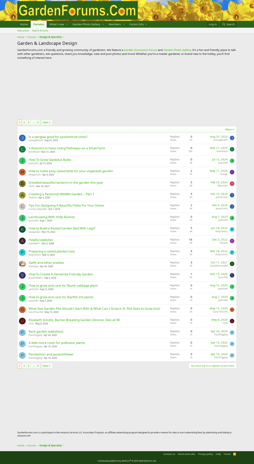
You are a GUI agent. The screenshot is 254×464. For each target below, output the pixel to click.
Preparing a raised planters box (52, 251)
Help (218, 454)
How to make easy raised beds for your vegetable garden (71, 171)
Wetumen (223, 185)
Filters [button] (228, 129)
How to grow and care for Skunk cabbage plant (63, 285)
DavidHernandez (219, 265)
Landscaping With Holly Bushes (52, 217)
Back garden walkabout (46, 331)
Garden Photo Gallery (86, 24)
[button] (67, 24)
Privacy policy (205, 454)
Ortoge (224, 174)
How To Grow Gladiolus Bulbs (50, 159)
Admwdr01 (34, 243)
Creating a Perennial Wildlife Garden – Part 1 (61, 194)
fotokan (224, 242)
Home (24, 24)
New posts (23, 30)
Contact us (169, 454)
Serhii (32, 186)
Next (45, 122)
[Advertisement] (127, 90)
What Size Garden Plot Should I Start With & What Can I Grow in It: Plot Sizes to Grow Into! (94, 308)
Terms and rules (186, 454)
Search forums (40, 30)
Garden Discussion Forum (140, 50)
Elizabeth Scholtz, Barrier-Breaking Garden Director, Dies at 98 (74, 320)
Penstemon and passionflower (51, 354)
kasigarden (34, 231)
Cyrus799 (223, 277)
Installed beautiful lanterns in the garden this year (66, 182)
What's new (56, 24)
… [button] (33, 122)
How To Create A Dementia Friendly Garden (61, 274)
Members (115, 24)
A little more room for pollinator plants (57, 343)
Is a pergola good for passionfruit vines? (58, 137)
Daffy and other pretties (46, 262)
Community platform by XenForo (127, 460)
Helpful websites (41, 240)
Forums (38, 24)
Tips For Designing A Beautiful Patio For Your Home (66, 205)
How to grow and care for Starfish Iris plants (61, 297)
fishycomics (222, 231)
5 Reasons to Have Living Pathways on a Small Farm (67, 148)
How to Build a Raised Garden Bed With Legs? (62, 228)
